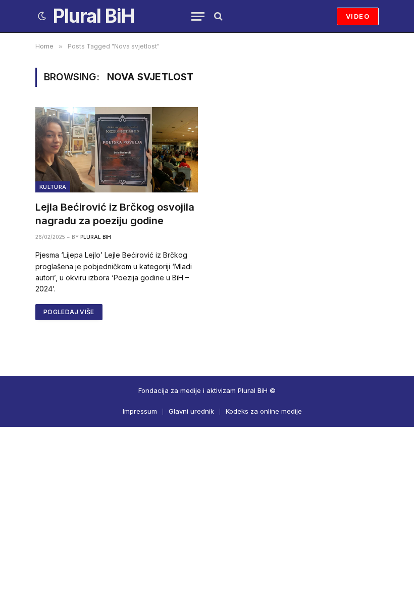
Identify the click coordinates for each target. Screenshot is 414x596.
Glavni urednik (191, 411)
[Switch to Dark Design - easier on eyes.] (41, 16)
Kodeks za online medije (264, 411)
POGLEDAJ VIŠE (68, 312)
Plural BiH (95, 237)
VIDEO (358, 16)
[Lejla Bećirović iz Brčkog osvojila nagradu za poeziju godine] (116, 149)
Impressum (140, 411)
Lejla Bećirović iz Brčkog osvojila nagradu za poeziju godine (114, 214)
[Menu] (197, 16)
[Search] (217, 16)
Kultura (52, 186)
